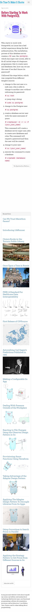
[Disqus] (16, 189)
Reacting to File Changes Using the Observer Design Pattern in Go (15, 432)
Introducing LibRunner (14, 230)
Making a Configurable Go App (15, 380)
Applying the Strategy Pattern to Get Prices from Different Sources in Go (15, 557)
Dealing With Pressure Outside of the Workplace (15, 406)
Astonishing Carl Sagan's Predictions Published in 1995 (15, 352)
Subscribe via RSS (9, 583)
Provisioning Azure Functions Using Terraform (16, 457)
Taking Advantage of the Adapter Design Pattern (14, 477)
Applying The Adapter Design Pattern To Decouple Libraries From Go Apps (16, 501)
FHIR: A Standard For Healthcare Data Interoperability (13, 294)
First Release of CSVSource (15, 321)
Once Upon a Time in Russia (16, 265)
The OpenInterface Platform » (22, 166)
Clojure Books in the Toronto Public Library (13, 240)
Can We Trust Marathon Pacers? (14, 220)
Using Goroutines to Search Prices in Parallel (16, 530)
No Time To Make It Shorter (12, 2)
